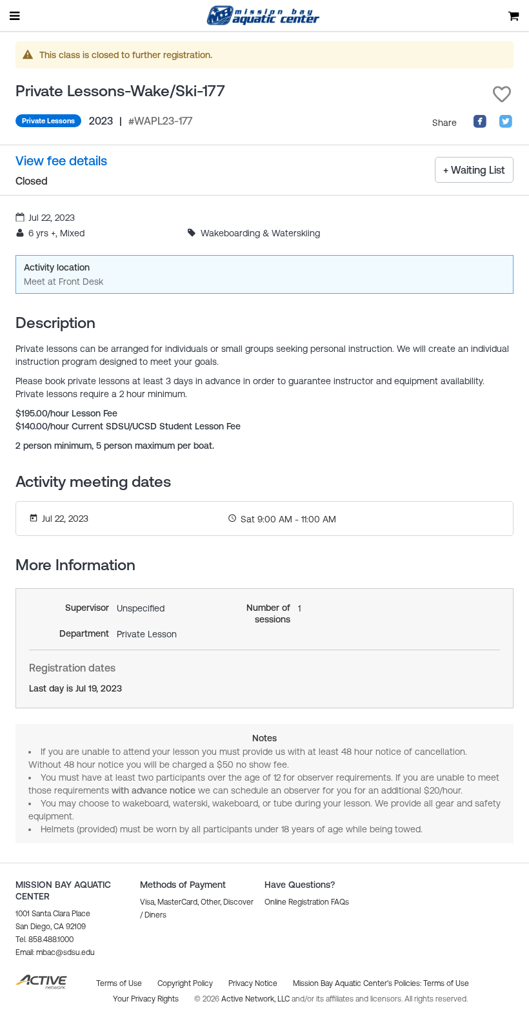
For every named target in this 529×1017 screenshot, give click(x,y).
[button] (502, 94)
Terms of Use (446, 983)
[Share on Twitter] (506, 125)
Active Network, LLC (256, 998)
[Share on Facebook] (480, 125)
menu (15, 15)
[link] (61, 161)
